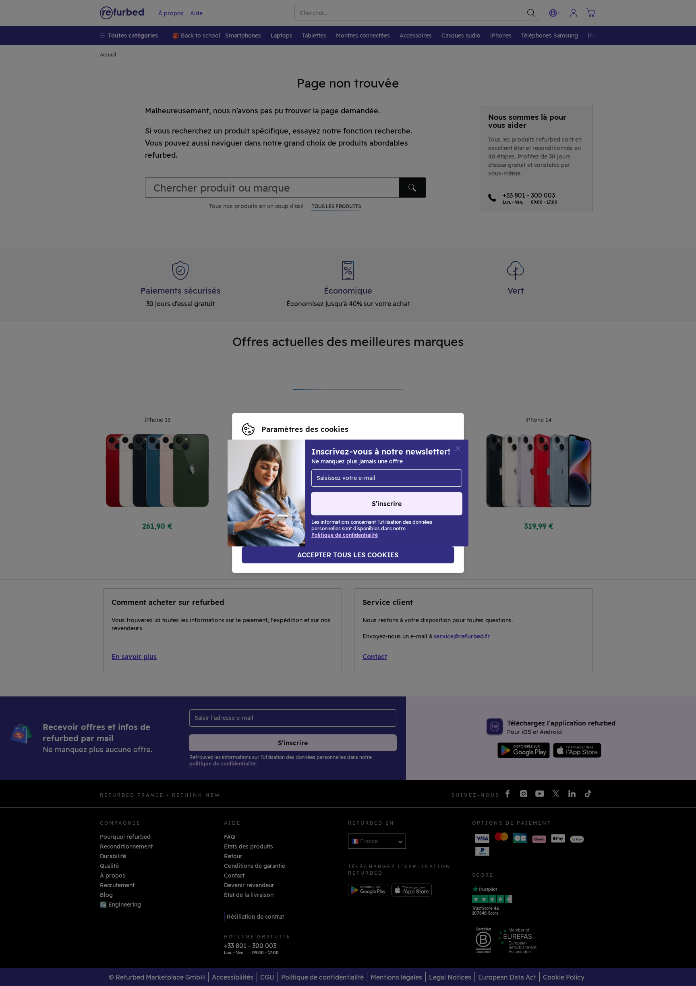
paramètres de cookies (274, 488)
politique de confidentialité (280, 497)
